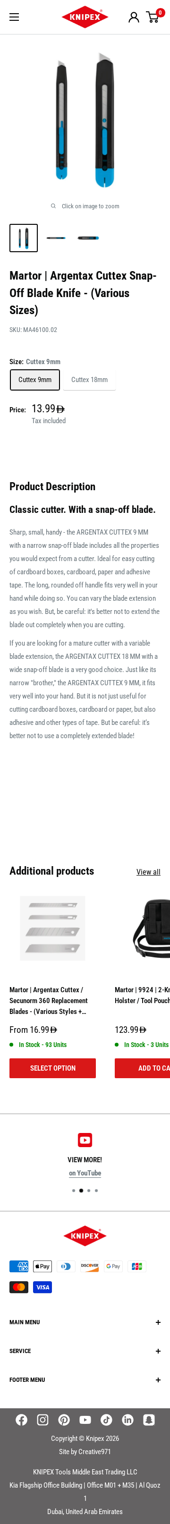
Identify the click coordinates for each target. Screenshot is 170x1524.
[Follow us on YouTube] (85, 1420)
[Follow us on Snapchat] (149, 1420)
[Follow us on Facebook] (21, 1420)
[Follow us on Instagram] (43, 1420)
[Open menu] (14, 17)
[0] (153, 17)
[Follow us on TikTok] (106, 1420)
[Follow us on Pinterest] (64, 1420)
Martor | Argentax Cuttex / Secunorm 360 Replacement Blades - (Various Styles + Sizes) (48, 1003)
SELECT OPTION (53, 1068)
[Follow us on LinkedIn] (128, 1420)
